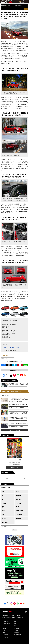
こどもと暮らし (20, 514)
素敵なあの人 (16, 625)
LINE (25, 365)
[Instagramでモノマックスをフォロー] (11, 376)
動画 (3, 514)
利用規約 (14, 617)
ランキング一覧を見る (14, 430)
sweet (15, 623)
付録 (3, 491)
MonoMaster (16, 632)
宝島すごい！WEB (17, 634)
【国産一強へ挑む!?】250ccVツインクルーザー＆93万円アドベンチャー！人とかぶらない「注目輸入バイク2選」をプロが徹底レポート (18, 406)
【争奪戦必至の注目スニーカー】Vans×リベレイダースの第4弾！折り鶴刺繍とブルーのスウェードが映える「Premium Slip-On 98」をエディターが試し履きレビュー (18, 419)
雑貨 (3, 507)
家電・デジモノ (20, 499)
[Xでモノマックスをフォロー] (7, 376)
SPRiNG (4, 628)
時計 (3, 495)
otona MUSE (16, 628)
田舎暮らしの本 (6, 634)
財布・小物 (18, 495)
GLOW (4, 630)
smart (4, 632)
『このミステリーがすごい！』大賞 (7, 636)
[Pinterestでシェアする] (20, 365)
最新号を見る (14, 467)
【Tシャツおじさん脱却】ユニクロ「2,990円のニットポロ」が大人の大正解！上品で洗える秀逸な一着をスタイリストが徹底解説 (18, 425)
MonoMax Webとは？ (5, 615)
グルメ (3, 511)
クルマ (12, 358)
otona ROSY (16, 626)
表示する (14, 529)
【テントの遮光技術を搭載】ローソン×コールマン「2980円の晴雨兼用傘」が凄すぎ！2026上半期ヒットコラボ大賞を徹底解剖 (18, 400)
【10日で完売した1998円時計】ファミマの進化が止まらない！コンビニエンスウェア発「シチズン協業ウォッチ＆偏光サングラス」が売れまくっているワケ (18, 412)
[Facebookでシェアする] (3, 365)
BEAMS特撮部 (19, 511)
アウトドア (18, 503)
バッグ (17, 491)
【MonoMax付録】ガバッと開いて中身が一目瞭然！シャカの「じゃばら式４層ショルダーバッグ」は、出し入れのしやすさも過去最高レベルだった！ (18, 385)
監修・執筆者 (5, 522)
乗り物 (26, 9)
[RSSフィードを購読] (25, 376)
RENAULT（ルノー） (5, 358)
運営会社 (13, 615)
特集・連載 (18, 518)
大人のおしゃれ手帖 (6, 623)
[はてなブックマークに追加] (14, 365)
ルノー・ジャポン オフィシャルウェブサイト (10, 347)
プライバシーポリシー (6, 617)
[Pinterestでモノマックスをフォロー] (14, 376)
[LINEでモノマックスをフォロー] (18, 376)
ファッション (5, 503)
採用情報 (19, 615)
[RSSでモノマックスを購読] (24, 603)
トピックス (4, 518)
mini (3, 625)
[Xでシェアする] (9, 365)
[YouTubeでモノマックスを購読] (21, 376)
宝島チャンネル (6, 621)
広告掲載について (20, 617)
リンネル (4, 626)
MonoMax (16, 630)
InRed (15, 621)
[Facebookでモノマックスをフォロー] (4, 376)
